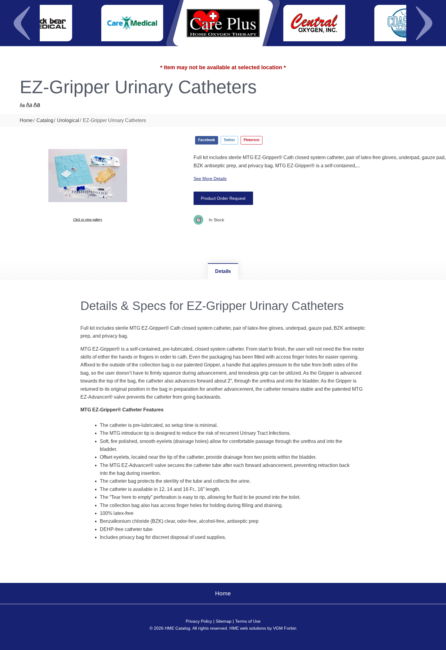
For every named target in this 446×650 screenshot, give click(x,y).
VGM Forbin (284, 628)
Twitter (229, 140)
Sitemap (223, 621)
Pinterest (251, 140)
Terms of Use (248, 621)
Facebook (206, 140)
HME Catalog (177, 628)
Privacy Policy (199, 621)
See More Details (210, 178)
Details (223, 271)
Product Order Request (223, 198)
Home (26, 120)
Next (424, 23)
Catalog (44, 120)
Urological (68, 120)
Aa (22, 104)
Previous (22, 23)
